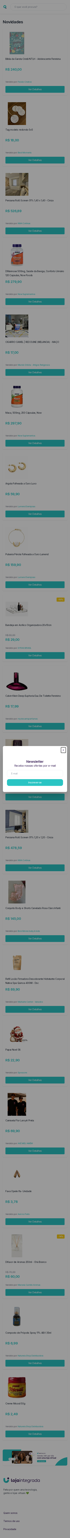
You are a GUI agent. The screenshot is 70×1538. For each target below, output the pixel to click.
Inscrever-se (35, 782)
